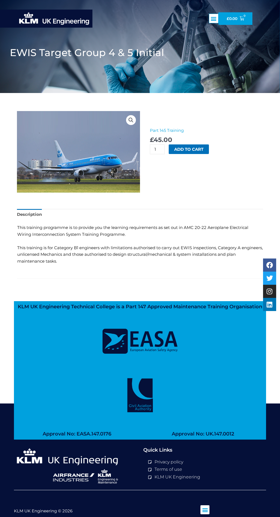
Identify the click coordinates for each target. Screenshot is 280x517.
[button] (213, 18)
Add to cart (188, 149)
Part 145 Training (167, 130)
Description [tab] (29, 214)
